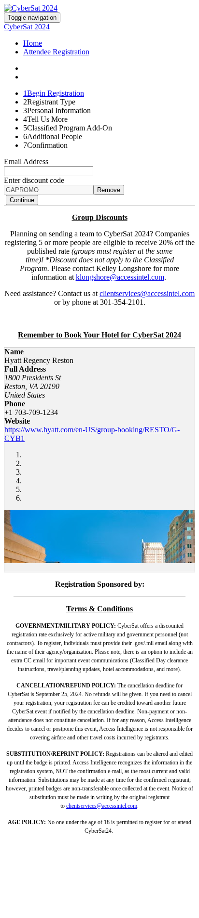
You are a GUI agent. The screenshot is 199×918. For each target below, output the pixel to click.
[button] (22, 200)
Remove (108, 190)
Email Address (26, 161)
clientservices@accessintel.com (147, 293)
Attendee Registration (56, 52)
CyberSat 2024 (27, 27)
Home (32, 43)
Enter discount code (34, 180)
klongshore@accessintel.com (120, 277)
